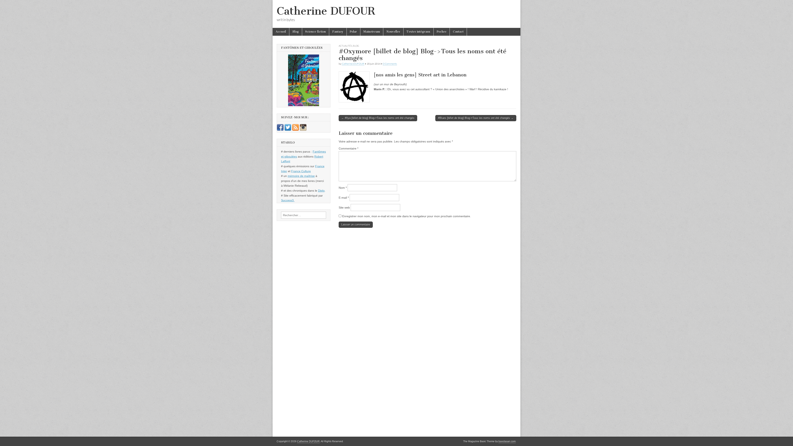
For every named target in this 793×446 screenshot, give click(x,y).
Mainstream (371, 31)
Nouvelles (393, 31)
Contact (458, 31)
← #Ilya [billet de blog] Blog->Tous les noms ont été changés (377, 118)
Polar (353, 31)
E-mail (344, 197)
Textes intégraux (418, 31)
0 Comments (390, 63)
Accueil (281, 31)
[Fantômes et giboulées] (303, 80)
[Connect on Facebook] (280, 129)
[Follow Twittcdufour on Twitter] (288, 129)
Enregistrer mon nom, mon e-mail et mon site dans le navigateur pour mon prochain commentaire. (406, 216)
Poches (441, 31)
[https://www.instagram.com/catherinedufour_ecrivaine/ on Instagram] (303, 129)
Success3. (287, 200)
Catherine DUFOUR (326, 11)
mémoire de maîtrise (301, 176)
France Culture (301, 171)
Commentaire (348, 148)
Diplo (321, 190)
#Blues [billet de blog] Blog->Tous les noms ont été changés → (476, 118)
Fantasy (337, 31)
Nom (343, 187)
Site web (344, 207)
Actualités (345, 45)
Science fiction (315, 31)
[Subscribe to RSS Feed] (295, 129)
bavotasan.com (507, 441)
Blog (295, 31)
